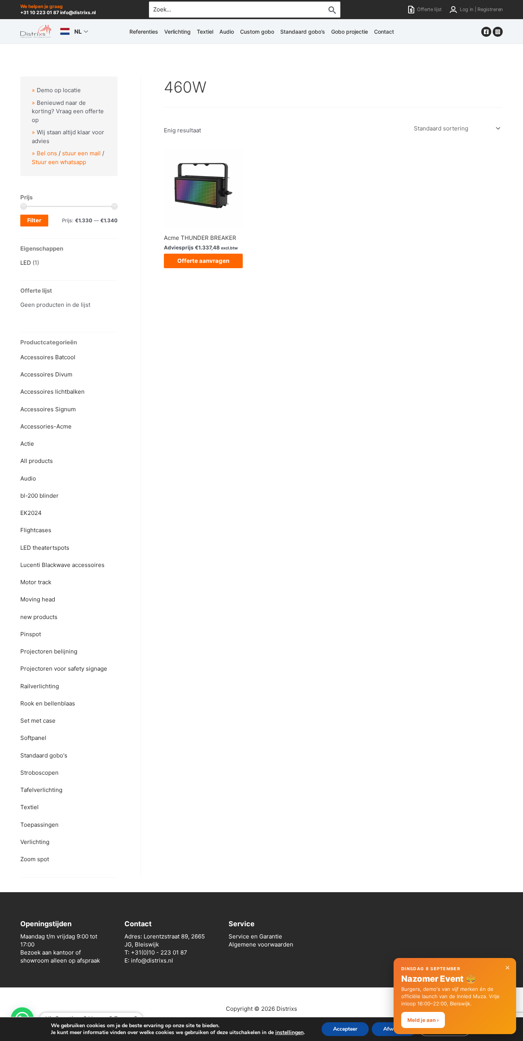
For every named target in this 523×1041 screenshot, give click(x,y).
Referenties (143, 31)
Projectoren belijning (48, 651)
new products (38, 617)
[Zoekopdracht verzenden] (332, 10)
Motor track (35, 582)
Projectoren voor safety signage (63, 668)
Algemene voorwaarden (261, 944)
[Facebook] (486, 32)
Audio (226, 31)
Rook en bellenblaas (47, 703)
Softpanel (33, 737)
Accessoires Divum (46, 374)
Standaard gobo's (43, 755)
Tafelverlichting (41, 789)
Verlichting (177, 31)
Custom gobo (257, 31)
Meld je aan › (423, 1020)
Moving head (37, 599)
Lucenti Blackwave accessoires (62, 565)
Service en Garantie (255, 936)
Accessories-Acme (46, 426)
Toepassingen (39, 824)
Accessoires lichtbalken (52, 391)
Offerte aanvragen (203, 260)
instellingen (289, 1032)
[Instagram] (498, 32)
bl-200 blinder (39, 495)
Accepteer (345, 1029)
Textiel (205, 31)
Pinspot (30, 634)
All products (36, 460)
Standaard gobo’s (302, 31)
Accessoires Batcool (47, 357)
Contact (384, 31)
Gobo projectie (349, 31)
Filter (34, 220)
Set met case (38, 720)
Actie (27, 443)
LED (25, 262)
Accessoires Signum (48, 409)
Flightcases (35, 530)
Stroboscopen (39, 772)
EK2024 (31, 512)
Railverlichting (39, 686)
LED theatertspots (44, 547)
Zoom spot (34, 859)
